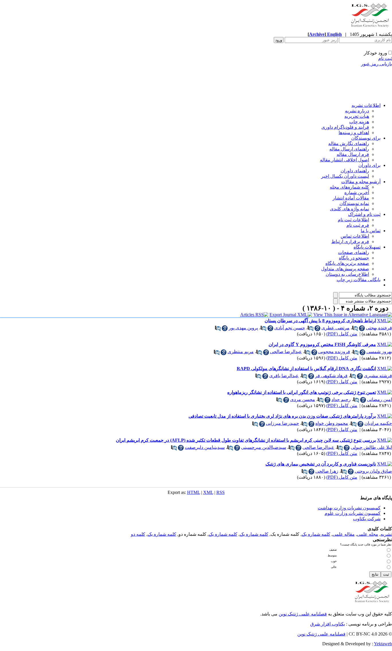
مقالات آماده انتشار (351, 198)
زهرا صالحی (326, 471)
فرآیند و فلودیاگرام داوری (345, 127)
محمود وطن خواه (331, 423)
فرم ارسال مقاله (353, 154)
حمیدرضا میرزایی (282, 423)
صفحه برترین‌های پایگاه (347, 263)
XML (208, 492)
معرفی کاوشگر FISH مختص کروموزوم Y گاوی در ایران (322, 344)
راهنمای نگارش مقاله (348, 143)
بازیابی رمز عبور (376, 63)
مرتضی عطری (335, 327)
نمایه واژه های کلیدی (349, 208)
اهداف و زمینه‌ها (354, 132)
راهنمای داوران (355, 170)
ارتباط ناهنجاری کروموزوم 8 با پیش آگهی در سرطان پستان (320, 320)
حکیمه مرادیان (378, 423)
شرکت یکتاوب (367, 518)
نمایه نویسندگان (354, 203)
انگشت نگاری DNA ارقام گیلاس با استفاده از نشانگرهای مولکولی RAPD (306, 368)
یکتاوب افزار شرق (327, 623)
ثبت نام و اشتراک (364, 214)
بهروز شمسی (379, 351)
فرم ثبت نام (357, 225)
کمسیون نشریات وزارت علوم (353, 513)
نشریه (386, 534)
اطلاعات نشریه (366, 105)
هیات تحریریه (356, 116)
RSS (220, 492)
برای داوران (369, 165)
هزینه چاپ (359, 121)
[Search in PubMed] (355, 328)
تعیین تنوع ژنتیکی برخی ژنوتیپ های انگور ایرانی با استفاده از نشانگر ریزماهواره (301, 392)
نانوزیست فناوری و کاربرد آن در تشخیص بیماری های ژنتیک (320, 464)
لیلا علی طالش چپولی (371, 447)
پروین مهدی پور (243, 327)
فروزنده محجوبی (334, 351)
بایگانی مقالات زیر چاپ (359, 279)
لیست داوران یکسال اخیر (345, 176)
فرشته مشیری (378, 375)
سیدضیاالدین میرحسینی (263, 447)
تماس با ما (371, 230)
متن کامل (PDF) (341, 333)
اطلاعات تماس (355, 236)
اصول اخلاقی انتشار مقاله (344, 159)
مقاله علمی (344, 534)
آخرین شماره (356, 192)
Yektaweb (383, 643)
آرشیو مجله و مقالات (361, 181)
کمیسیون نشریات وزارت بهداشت (349, 507)
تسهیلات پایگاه (367, 247)
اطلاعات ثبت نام (353, 219)
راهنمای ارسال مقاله (349, 148)
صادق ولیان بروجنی (373, 471)
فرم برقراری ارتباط (350, 241)
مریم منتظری (241, 351)
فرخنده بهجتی (379, 327)
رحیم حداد (341, 399)
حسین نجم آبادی (289, 327)
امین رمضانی (379, 399)
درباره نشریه (357, 110)
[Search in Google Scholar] (362, 328)
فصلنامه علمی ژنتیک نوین (303, 613)
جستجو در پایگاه (354, 257)
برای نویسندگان (366, 138)
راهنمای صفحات (353, 252)
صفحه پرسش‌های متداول (345, 268)
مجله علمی (367, 534)
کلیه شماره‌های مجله (349, 187)
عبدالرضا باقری (284, 375)
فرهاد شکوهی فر (331, 375)
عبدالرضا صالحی (286, 351)
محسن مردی (302, 399)
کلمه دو (138, 534)
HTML (193, 492)
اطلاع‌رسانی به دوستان (347, 274)
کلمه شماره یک (316, 534)
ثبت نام (385, 58)
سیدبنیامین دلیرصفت (205, 447)
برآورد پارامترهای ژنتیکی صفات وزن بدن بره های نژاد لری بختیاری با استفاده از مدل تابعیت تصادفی (282, 416)
